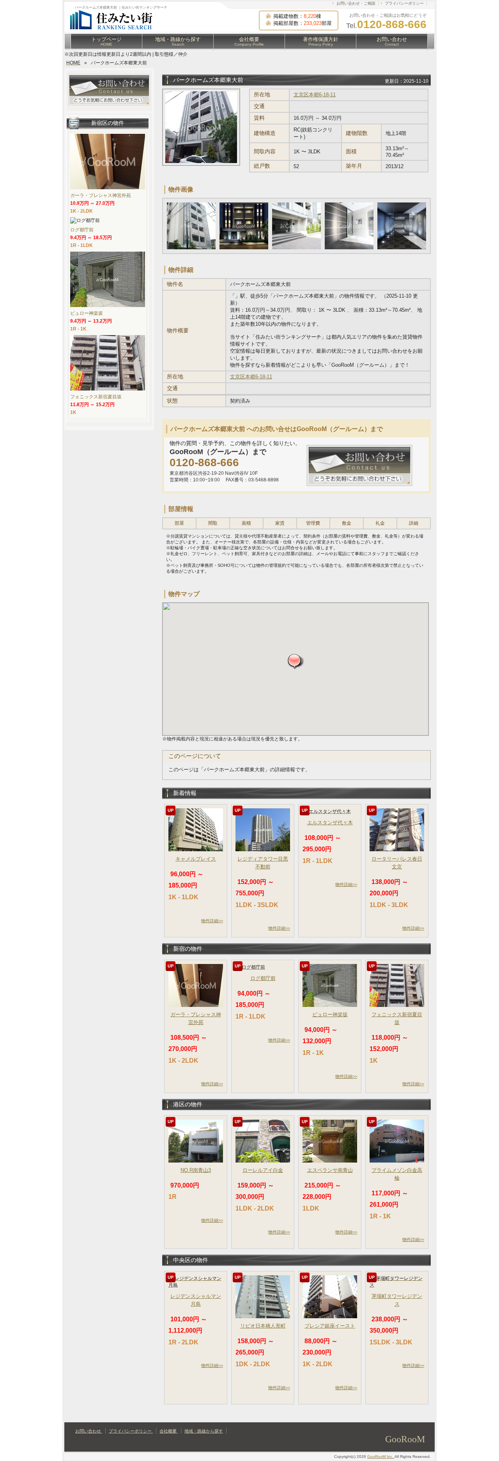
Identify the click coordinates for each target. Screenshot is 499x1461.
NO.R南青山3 (195, 1170)
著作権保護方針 (320, 41)
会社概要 (249, 41)
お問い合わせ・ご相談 (355, 3)
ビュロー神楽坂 (330, 1014)
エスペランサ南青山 (330, 1170)
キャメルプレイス (195, 859)
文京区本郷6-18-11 (315, 95)
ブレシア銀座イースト (329, 1326)
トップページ (106, 41)
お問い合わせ (392, 41)
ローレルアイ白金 (262, 1170)
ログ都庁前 (263, 978)
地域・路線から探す (178, 41)
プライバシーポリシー (404, 3)
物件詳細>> (212, 920)
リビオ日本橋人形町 (263, 1326)
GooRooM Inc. (381, 1456)
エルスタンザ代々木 (330, 822)
